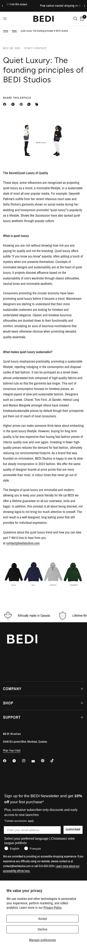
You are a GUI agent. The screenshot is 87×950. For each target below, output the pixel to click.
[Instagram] (26, 760)
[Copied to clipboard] (37, 104)
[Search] (75, 19)
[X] (13, 104)
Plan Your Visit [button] (11, 750)
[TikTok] (55, 760)
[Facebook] (5, 104)
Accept (42, 918)
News (14, 30)
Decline (42, 929)
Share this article (17, 97)
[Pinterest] (22, 104)
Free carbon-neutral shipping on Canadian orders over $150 (44, 6)
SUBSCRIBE (73, 829)
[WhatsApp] (29, 104)
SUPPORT (12, 717)
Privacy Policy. (53, 907)
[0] (81, 19)
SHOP (8, 703)
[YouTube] (36, 761)
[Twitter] (17, 760)
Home (5, 30)
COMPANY (12, 688)
